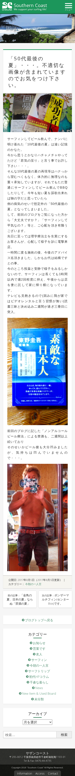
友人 (39, 654)
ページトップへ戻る (70, 765)
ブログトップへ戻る (39, 620)
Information (24, 773)
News (39, 688)
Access (40, 773)
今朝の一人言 (33, 584)
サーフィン (39, 660)
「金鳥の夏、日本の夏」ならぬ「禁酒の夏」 (20, 599)
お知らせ (39, 643)
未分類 (39, 699)
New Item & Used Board (39, 693)
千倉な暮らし (39, 682)
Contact (53, 773)
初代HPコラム (39, 677)
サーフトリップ (39, 671)
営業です (39, 648)
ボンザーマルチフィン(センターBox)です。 (55, 599)
